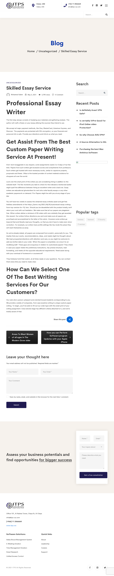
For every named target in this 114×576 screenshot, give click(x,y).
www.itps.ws (11, 525)
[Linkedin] (97, 5)
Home (31, 51)
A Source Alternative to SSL (92, 142)
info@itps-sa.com (13, 517)
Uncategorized (48, 51)
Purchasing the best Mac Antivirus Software (91, 151)
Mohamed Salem (17, 95)
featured (91, 220)
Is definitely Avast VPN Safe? (90, 112)
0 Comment (59, 95)
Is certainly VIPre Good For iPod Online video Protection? (92, 124)
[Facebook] (92, 5)
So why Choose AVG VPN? (92, 135)
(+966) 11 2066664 (14, 521)
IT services (81, 224)
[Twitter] (101, 5)
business (80, 220)
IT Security (101, 220)
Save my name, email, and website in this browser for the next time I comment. (39, 397)
